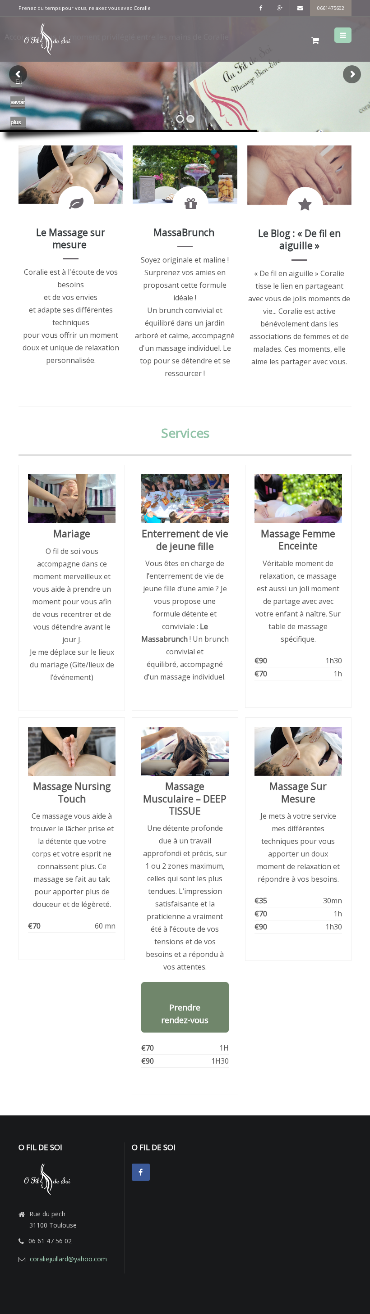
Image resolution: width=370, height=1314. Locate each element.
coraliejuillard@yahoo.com (68, 1259)
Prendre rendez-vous (184, 1013)
